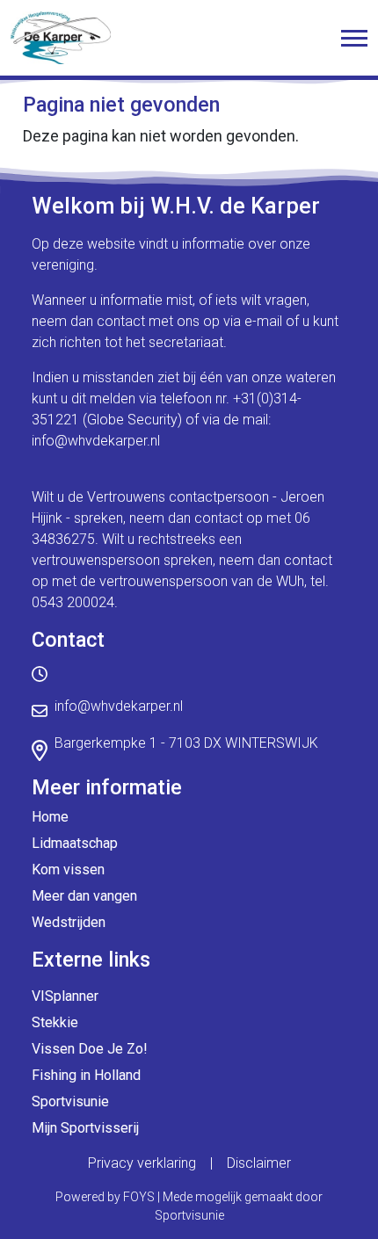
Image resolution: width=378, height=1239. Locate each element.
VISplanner (65, 996)
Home (50, 816)
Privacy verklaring (142, 1163)
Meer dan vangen (84, 896)
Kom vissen (68, 869)
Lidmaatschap (75, 843)
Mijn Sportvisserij (85, 1127)
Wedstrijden (68, 922)
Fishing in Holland (86, 1075)
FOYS (139, 1197)
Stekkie (55, 1022)
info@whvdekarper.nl (96, 440)
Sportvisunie (70, 1101)
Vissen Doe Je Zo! (90, 1048)
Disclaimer (259, 1163)
